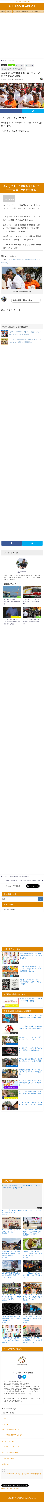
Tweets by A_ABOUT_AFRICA (11, 1488)
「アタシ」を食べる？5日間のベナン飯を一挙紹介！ (16, 876)
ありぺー (22, 572)
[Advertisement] (22, 35)
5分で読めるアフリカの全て (13, 1435)
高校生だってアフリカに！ (13, 1446)
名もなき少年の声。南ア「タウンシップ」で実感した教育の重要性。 (23, 880)
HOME (3, 11)
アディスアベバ (20, 69)
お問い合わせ (6, 1464)
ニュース (4, 65)
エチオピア (11, 65)
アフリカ (20, 65)
